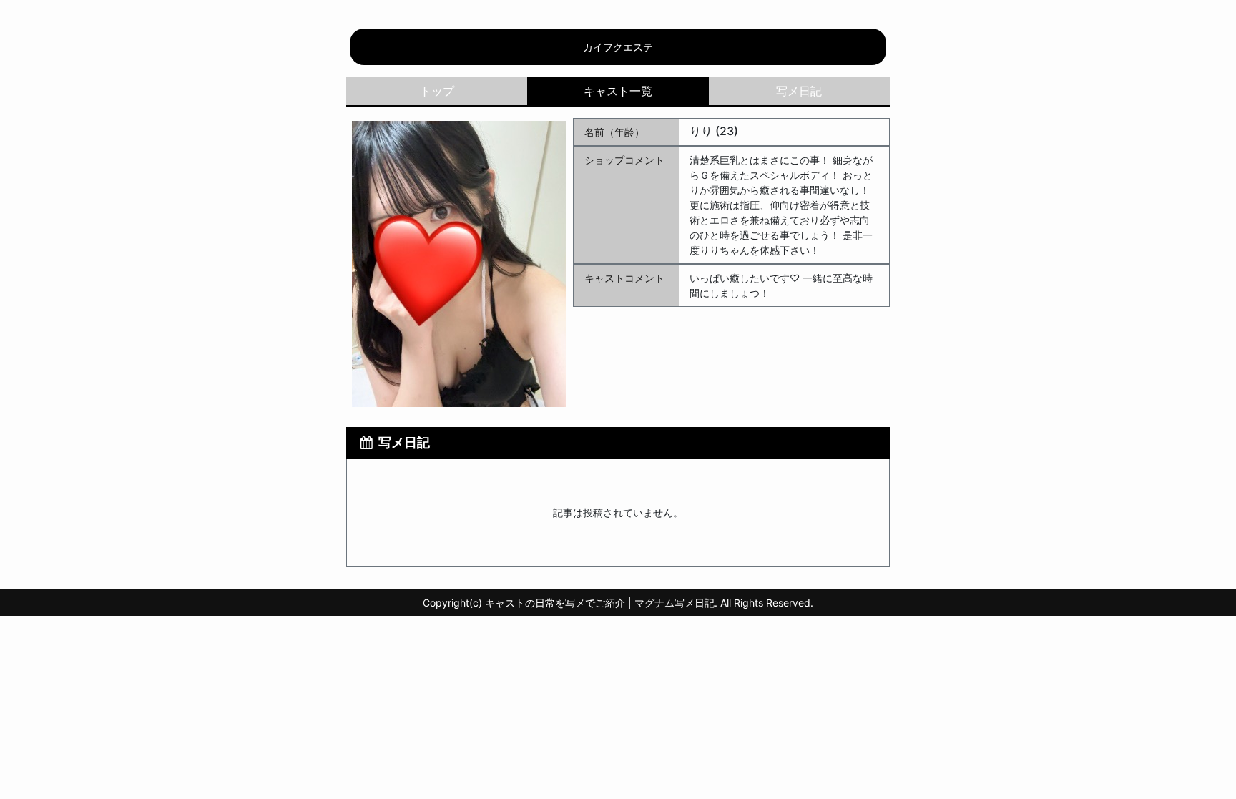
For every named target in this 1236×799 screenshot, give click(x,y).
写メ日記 (799, 91)
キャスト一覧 (617, 91)
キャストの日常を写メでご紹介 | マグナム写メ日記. (601, 603)
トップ (437, 91)
